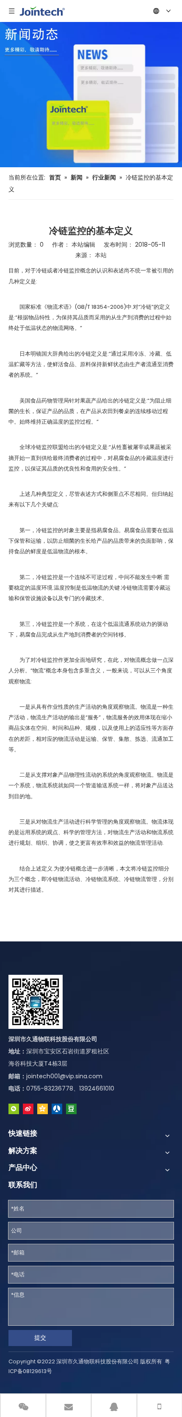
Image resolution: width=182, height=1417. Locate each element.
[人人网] (57, 1109)
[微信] (13, 1109)
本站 (101, 255)
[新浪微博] (28, 1109)
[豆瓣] (71, 1109)
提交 (40, 1337)
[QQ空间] (42, 1109)
